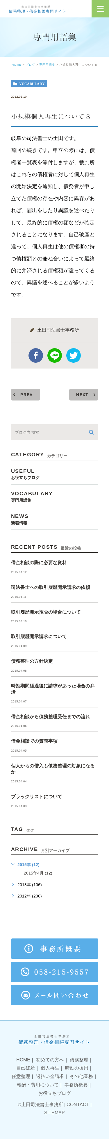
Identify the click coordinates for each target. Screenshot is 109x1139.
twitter (73, 355)
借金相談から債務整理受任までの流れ (50, 716)
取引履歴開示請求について (39, 636)
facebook (35, 355)
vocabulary (32, 83)
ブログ (30, 64)
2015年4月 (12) (38, 873)
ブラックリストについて (36, 796)
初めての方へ (50, 1059)
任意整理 (21, 1076)
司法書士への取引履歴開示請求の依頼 (50, 587)
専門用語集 (47, 64)
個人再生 (50, 1067)
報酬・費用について (38, 1084)
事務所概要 (76, 1084)
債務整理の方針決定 (32, 661)
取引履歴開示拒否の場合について (46, 611)
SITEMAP (54, 1112)
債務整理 (79, 1059)
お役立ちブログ (54, 1093)
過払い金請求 (50, 1076)
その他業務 (81, 1076)
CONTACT (78, 1104)
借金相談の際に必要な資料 (39, 562)
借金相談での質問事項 (34, 741)
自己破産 (25, 1067)
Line (54, 355)
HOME (17, 64)
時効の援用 (76, 1067)
